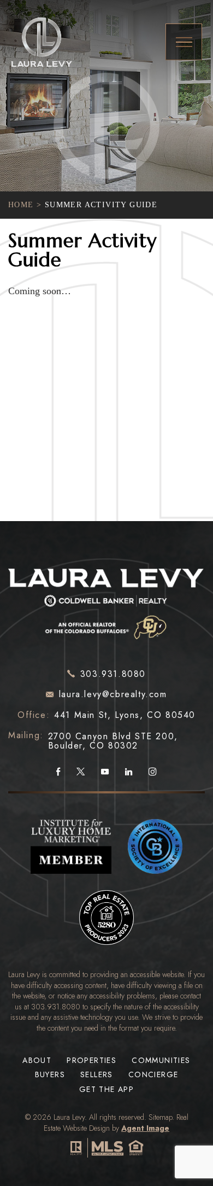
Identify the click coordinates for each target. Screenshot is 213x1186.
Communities (161, 1060)
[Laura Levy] (106, 601)
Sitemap (160, 1117)
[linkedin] (128, 772)
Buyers (50, 1074)
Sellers (96, 1074)
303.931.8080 (55, 1006)
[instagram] (153, 772)
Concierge (153, 1074)
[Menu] (183, 42)
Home (21, 205)
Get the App (106, 1089)
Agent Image (145, 1128)
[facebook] (58, 772)
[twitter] (80, 772)
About (36, 1060)
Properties (91, 1060)
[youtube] (105, 772)
